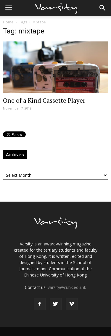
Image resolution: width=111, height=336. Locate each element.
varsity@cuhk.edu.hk (67, 287)
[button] (102, 8)
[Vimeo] (72, 304)
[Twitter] (56, 304)
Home (8, 22)
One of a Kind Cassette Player (44, 100)
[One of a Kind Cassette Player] (55, 67)
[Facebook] (40, 304)
